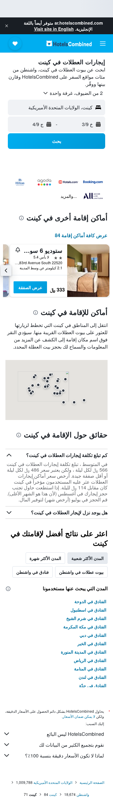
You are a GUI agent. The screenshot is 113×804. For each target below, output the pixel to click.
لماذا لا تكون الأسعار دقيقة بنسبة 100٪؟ (64, 755)
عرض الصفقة (30, 287)
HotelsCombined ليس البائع (75, 733)
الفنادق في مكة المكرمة (84, 627)
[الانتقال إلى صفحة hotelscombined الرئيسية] (69, 43)
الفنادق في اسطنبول (88, 610)
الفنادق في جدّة (92, 685)
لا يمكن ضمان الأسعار (79, 716)
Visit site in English (54, 29)
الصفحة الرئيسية (92, 782)
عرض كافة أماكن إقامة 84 (81, 235)
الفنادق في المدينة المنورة (83, 652)
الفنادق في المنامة (90, 669)
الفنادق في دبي (93, 635)
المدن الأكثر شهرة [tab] (45, 558)
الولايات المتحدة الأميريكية (52, 782)
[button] (6, 25)
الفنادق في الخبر (91, 643)
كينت (53, 794)
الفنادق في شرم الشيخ (86, 618)
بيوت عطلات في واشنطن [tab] (81, 572)
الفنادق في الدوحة (90, 601)
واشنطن (83, 794)
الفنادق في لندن (92, 677)
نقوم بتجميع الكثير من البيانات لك (71, 744)
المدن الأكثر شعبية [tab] (87, 558)
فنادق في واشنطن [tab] (32, 572)
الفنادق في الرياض (90, 660)
